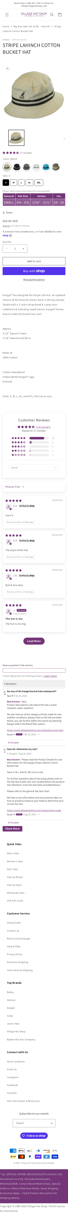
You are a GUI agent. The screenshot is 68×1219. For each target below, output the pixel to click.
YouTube (12, 1092)
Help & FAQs (14, 946)
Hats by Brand (15, 877)
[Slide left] (4, 139)
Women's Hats (15, 861)
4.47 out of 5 (43, 427)
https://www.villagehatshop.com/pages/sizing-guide (34, 810)
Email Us (12, 1069)
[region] (34, 197)
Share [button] (9, 212)
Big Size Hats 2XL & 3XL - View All (32, 26)
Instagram (12, 1077)
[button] (7, 15)
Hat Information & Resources (23, 1101)
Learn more (50, 676)
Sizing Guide (14, 922)
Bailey (10, 992)
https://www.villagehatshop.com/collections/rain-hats (35, 730)
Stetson (11, 1000)
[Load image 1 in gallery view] (16, 138)
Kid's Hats (12, 869)
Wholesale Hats (15, 892)
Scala (10, 1015)
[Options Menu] (38, 734)
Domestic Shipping (17, 962)
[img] (13, 500)
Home (6, 26)
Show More (12, 828)
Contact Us (13, 930)
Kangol (6, 40)
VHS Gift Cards (15, 900)
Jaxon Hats (13, 1023)
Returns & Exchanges (18, 938)
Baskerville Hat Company (21, 1039)
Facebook (12, 1085)
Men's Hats (13, 853)
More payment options (34, 279)
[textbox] (34, 670)
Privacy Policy (14, 954)
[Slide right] (64, 139)
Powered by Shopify (45, 1163)
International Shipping (20, 970)
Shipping (6, 226)
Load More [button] (34, 641)
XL (29, 181)
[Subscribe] (51, 1123)
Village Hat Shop (16, 1031)
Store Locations (16, 1061)
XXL (39, 181)
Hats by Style (14, 884)
